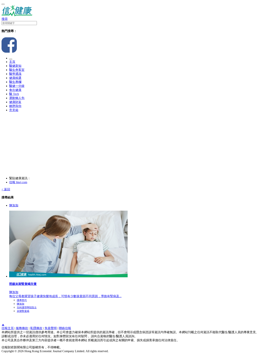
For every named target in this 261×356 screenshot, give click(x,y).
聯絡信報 (65, 328)
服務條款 (22, 328)
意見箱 (13, 110)
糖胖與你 (15, 106)
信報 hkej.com (18, 182)
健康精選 (15, 77)
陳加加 (13, 205)
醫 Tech (14, 94)
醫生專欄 (15, 81)
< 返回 (6, 189)
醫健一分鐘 (16, 86)
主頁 (12, 61)
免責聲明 (51, 328)
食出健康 (15, 90)
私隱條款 (36, 328)
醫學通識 (15, 73)
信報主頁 (8, 328)
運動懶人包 (16, 98)
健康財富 (15, 102)
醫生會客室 (16, 69)
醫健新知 (15, 65)
